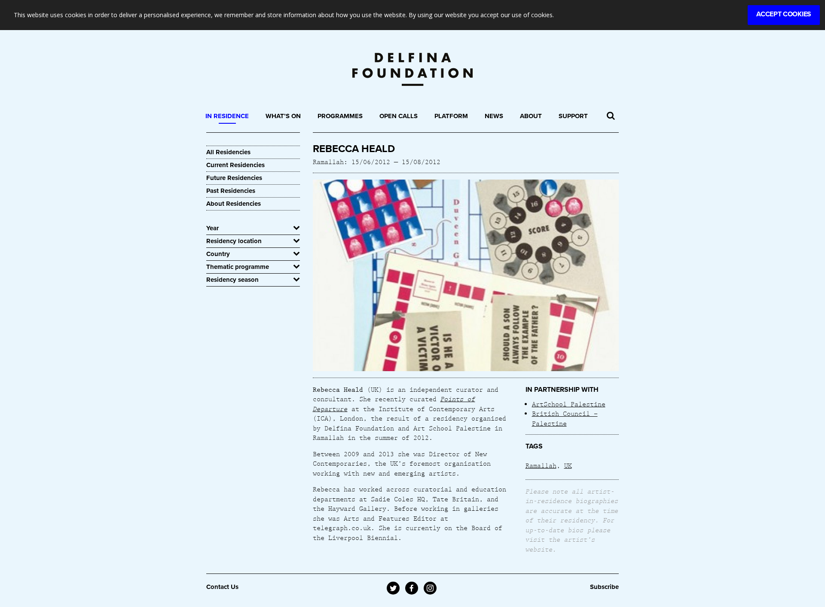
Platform (451, 116)
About (531, 116)
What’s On (283, 116)
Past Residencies (230, 191)
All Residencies (228, 152)
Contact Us (222, 587)
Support (573, 116)
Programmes (340, 116)
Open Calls (398, 116)
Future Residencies (234, 178)
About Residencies (233, 203)
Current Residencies (235, 165)
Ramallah (541, 465)
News (494, 116)
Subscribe (604, 587)
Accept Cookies (783, 14)
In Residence (227, 116)
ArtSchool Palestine (568, 404)
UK (568, 465)
